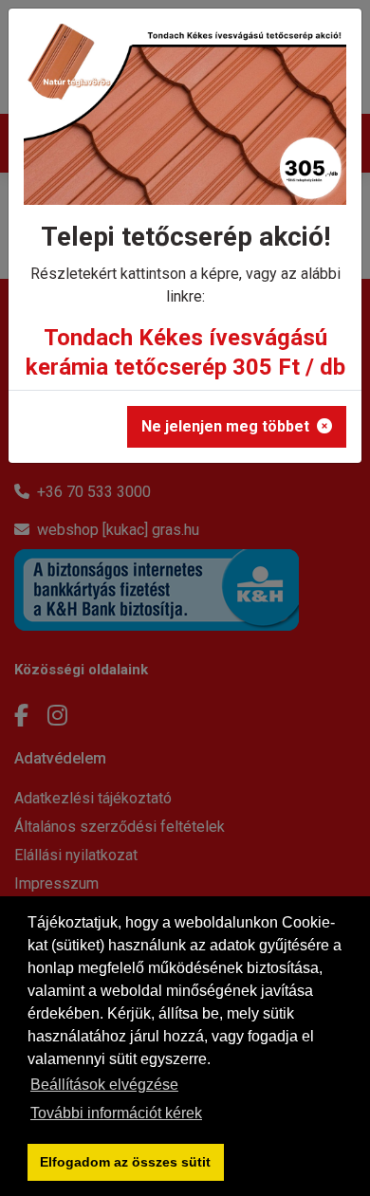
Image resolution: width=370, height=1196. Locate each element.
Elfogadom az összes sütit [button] (125, 1161)
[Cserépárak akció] (185, 121)
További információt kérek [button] (116, 1113)
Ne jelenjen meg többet (225, 426)
